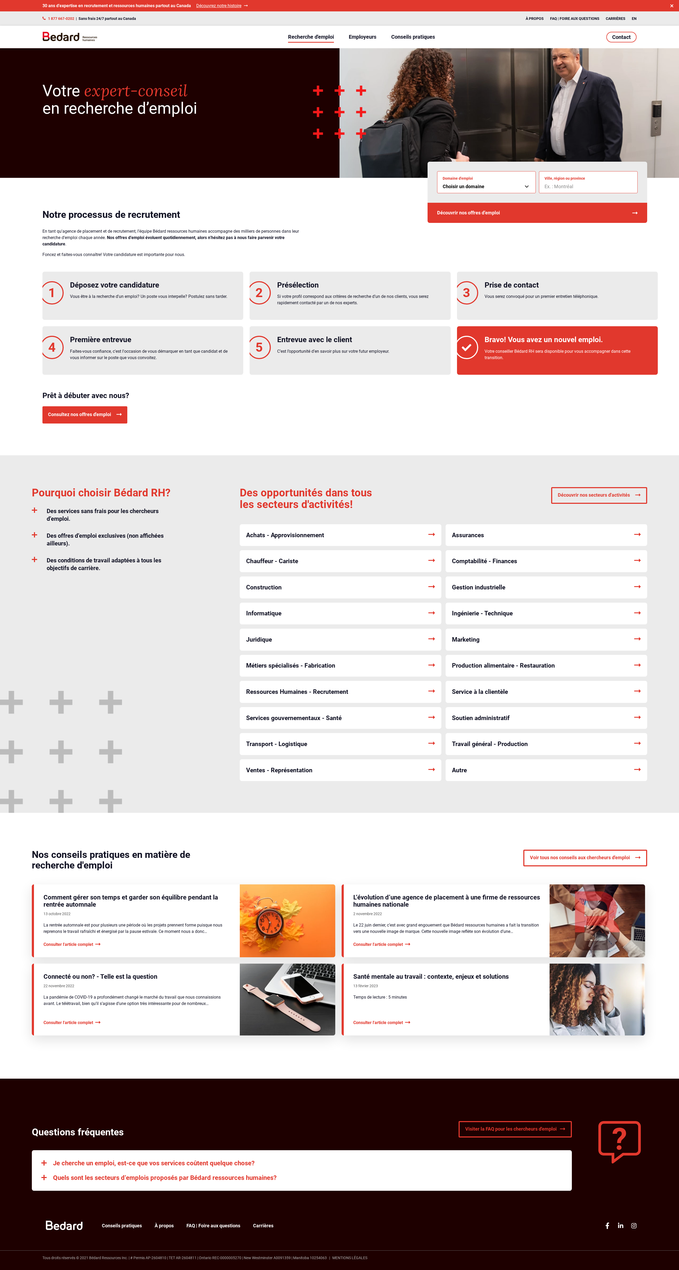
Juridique (259, 639)
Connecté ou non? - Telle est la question (100, 976)
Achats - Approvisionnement (285, 535)
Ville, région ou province (565, 178)
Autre (459, 770)
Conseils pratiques (413, 37)
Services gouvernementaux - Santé (294, 718)
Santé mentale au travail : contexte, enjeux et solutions (431, 976)
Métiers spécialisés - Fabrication (290, 665)
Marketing (466, 639)
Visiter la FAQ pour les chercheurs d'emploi (511, 1129)
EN (634, 18)
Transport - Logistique (276, 744)
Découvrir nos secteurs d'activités (594, 495)
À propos (535, 18)
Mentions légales (349, 1258)
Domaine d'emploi (458, 178)
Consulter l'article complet (68, 944)
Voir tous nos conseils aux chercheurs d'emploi (580, 857)
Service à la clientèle (480, 691)
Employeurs (362, 37)
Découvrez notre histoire (218, 5)
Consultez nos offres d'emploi (79, 414)
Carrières (615, 18)
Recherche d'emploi (311, 37)
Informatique (263, 613)
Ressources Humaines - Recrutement (297, 691)
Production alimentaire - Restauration (503, 665)
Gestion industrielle (478, 587)
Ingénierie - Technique (482, 613)
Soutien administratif (481, 718)
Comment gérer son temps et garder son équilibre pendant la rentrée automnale (130, 901)
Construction (264, 587)
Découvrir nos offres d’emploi (468, 212)
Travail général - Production (490, 744)
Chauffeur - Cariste (272, 561)
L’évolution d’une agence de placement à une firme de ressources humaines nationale (446, 901)
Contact (621, 37)
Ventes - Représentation (279, 770)
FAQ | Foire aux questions (574, 18)
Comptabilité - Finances (484, 561)
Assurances (468, 535)
